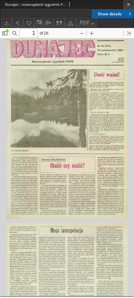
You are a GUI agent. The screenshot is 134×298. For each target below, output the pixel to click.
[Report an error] (70, 22)
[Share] (17, 22)
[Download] (6, 22)
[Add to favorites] (28, 22)
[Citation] (59, 22)
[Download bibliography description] (48, 22)
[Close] (128, 4)
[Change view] (38, 22)
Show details (110, 14)
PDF (85, 22)
